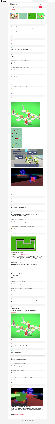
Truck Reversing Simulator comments (15, 60)
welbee (21, 67)
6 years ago (13, 40)
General (16, 233)
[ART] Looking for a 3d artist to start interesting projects (37, 95)
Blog (30, 420)
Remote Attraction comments (14, 356)
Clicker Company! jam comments (14, 38)
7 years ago (13, 343)
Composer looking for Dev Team (21, 196)
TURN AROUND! (39, 19)
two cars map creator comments (14, 226)
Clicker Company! (13, 19)
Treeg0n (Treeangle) (23, 226)
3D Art (20, 86)
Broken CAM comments (13, 370)
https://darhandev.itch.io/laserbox (19, 414)
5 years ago (13, 26)
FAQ (27, 420)
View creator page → (23, 7)
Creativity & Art (17, 86)
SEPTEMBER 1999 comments (14, 363)
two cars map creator (31, 19)
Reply (11, 36)
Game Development (17, 95)
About (25, 420)
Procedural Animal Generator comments (15, 288)
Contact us (33, 420)
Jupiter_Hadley (23, 38)
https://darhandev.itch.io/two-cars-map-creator (24, 254)
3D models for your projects (27, 86)
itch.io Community (13, 86)
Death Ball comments (13, 296)
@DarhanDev (13, 9)
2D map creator (30, 233)
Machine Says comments (13, 74)
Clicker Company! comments (14, 67)
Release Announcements (20, 233)
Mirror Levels (21, 19)
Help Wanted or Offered (23, 95)
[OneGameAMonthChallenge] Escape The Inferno (31, 377)
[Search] (45, 1)
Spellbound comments (13, 219)
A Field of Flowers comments (14, 281)
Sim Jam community (13, 196)
